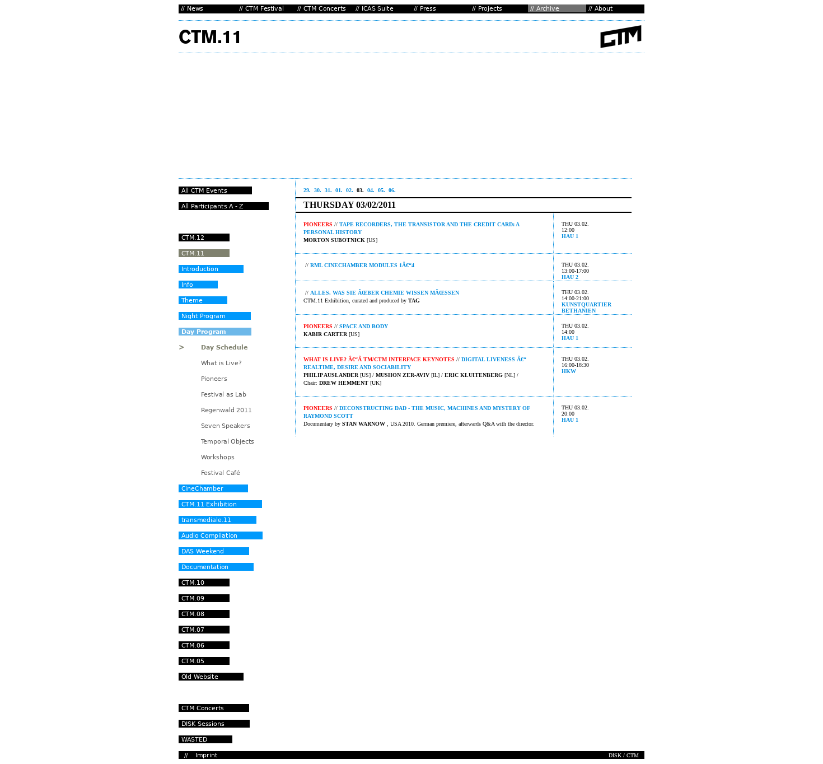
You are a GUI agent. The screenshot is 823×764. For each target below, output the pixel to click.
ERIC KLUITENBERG (474, 375)
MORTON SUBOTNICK (334, 240)
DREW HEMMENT (343, 383)
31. (328, 190)
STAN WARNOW (363, 424)
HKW (569, 371)
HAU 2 (570, 277)
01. (339, 190)
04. (371, 190)
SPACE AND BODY (363, 326)
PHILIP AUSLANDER (330, 375)
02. (349, 190)
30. (317, 190)
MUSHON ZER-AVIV (402, 375)
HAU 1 (570, 236)
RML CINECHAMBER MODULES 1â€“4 (362, 265)
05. (381, 190)
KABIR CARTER (325, 334)
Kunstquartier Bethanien (586, 307)
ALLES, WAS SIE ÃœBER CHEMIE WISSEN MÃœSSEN (384, 293)
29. (307, 190)
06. (392, 190)
